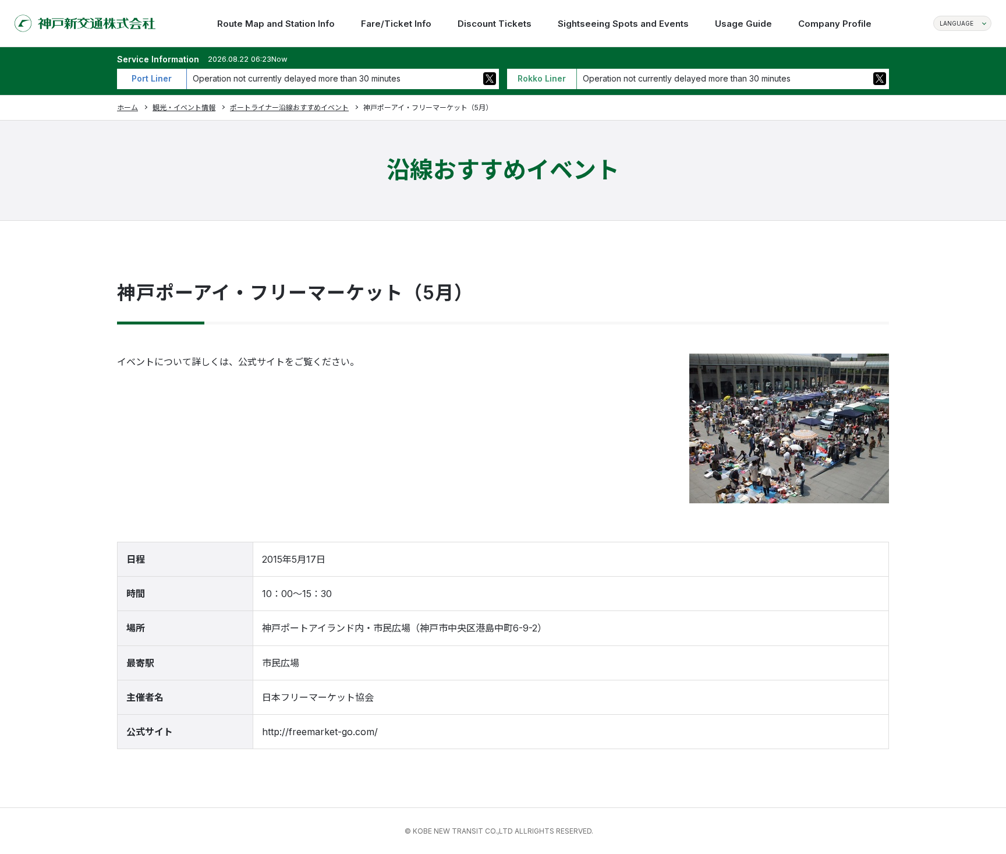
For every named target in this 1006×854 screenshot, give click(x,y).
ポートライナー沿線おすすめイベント (289, 107)
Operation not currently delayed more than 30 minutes (297, 78)
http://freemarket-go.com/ (320, 731)
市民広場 (280, 663)
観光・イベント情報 (184, 107)
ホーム (127, 107)
